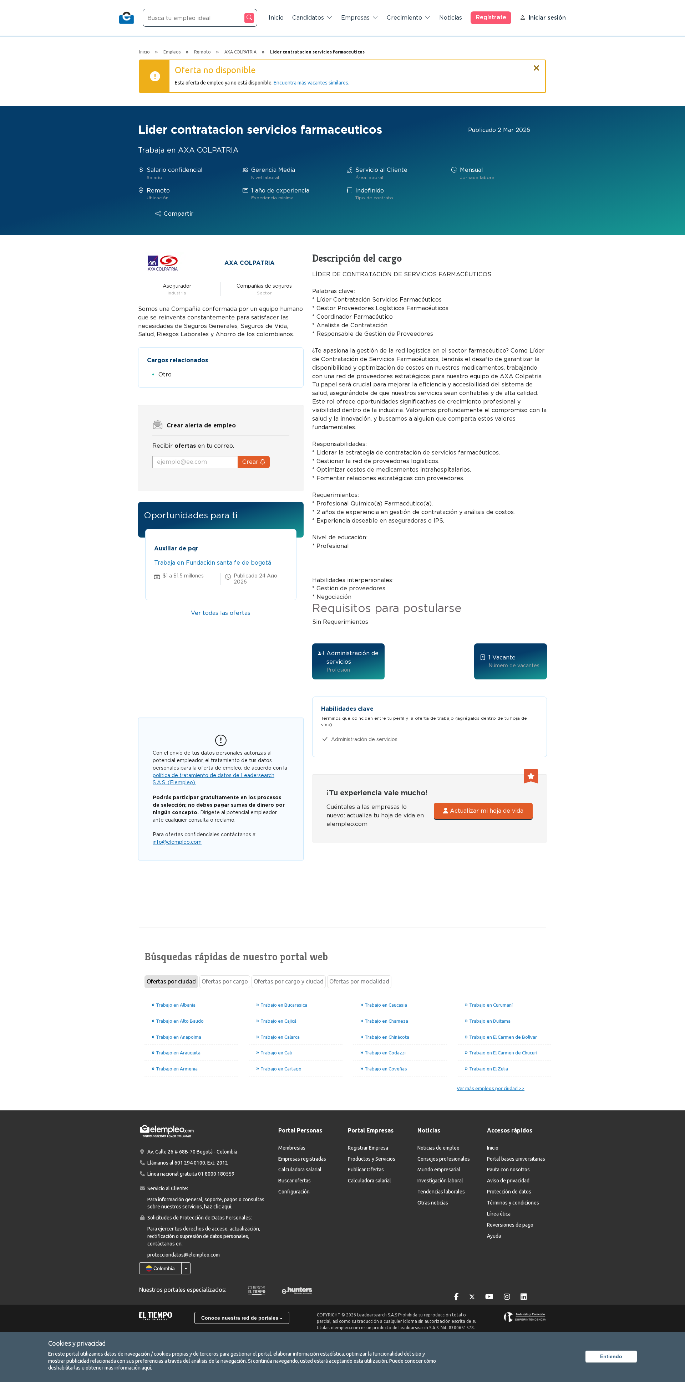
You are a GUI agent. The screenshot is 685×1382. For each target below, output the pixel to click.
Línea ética (499, 1214)
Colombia (163, 1268)
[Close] (536, 64)
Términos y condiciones (513, 1203)
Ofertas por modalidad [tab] (359, 981)
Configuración (294, 1192)
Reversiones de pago (510, 1225)
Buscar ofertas (294, 1180)
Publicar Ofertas (366, 1169)
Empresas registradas (302, 1159)
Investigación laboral (440, 1180)
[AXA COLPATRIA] (162, 262)
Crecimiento (404, 17)
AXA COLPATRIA (249, 263)
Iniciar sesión (547, 17)
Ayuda (494, 1236)
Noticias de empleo (438, 1148)
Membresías (291, 1148)
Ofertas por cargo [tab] (225, 981)
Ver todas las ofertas (220, 613)
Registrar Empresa (368, 1148)
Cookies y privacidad (77, 1343)
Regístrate (491, 17)
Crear (251, 461)
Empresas (355, 17)
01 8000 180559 (216, 1174)
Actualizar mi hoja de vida (485, 810)
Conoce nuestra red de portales (240, 1318)
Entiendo (611, 1356)
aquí (146, 1368)
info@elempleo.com (177, 842)
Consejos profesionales (443, 1159)
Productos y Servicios (371, 1159)
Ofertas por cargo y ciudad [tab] (289, 981)
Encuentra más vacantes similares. (311, 83)
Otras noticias (432, 1203)
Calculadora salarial (299, 1169)
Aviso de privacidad (508, 1180)
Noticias (450, 17)
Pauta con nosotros (508, 1169)
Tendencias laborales (441, 1192)
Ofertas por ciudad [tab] (171, 981)
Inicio (276, 17)
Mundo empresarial (438, 1169)
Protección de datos (509, 1192)
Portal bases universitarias (516, 1159)
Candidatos (308, 17)
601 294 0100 (189, 1163)
